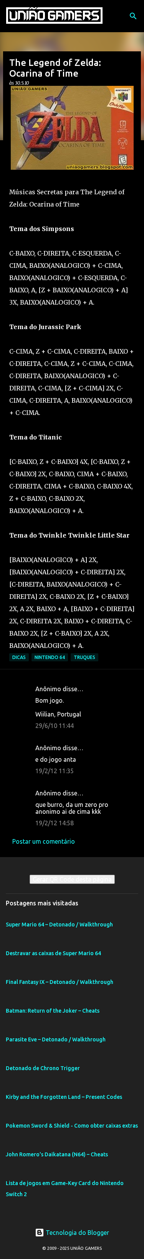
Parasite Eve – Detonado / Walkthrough (56, 1039)
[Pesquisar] (133, 16)
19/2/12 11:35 (54, 770)
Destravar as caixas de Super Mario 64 (53, 953)
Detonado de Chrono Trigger (43, 1068)
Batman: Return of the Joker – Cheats (52, 1011)
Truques (84, 657)
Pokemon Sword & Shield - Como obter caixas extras (72, 1126)
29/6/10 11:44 (54, 725)
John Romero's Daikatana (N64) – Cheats (57, 1154)
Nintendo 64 (50, 657)
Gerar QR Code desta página (72, 879)
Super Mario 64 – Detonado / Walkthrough (59, 924)
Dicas (19, 657)
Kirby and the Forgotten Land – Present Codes (64, 1097)
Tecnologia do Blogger (76, 1232)
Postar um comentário (43, 841)
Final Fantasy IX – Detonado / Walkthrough (59, 982)
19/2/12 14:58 (54, 823)
